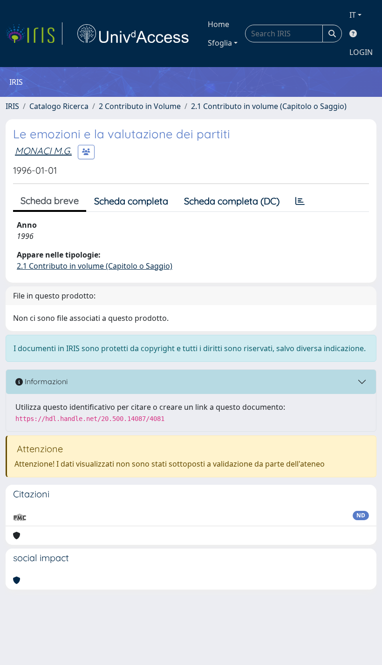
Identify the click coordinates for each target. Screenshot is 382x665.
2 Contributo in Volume (140, 106)
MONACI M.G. (43, 150)
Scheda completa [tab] (131, 201)
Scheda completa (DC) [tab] (232, 201)
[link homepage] (34, 33)
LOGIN (361, 52)
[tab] (300, 201)
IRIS (12, 106)
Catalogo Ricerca (59, 106)
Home (218, 24)
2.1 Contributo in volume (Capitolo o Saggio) (269, 106)
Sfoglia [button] (220, 43)
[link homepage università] (133, 33)
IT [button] (352, 15)
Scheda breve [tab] (49, 200)
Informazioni (45, 381)
